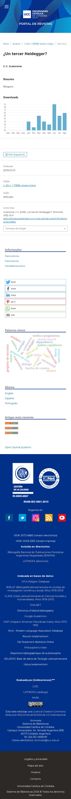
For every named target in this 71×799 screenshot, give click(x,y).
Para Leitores (12, 256)
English (9, 393)
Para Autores (12, 261)
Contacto (35, 778)
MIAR (35, 697)
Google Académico (35, 616)
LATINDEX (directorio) (35, 561)
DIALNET (35, 605)
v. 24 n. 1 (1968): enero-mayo (38, 43)
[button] (35, 282)
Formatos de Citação (16, 228)
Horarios (35, 772)
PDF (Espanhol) (16, 154)
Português (11, 403)
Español (9, 398)
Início (6, 43)
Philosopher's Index (35, 647)
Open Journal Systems (18, 447)
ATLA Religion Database (36, 581)
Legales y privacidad (35, 759)
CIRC (35, 686)
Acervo (16, 43)
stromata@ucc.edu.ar (46, 740)
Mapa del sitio (35, 765)
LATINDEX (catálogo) (35, 692)
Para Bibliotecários (15, 266)
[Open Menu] (6, 6)
